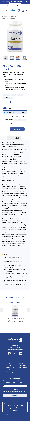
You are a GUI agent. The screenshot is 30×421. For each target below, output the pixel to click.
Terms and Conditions (9, 370)
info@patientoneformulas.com (15, 349)
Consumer (23, 391)
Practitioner (8, 391)
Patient (16, 391)
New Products (23, 367)
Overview (3, 137)
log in (11, 123)
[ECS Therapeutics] (11, 7)
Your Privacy (9, 372)
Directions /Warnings (17, 138)
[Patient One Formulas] (20, 7)
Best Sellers (22, 365)
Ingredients (10, 137)
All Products (22, 363)
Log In (26, 10)
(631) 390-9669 (15, 347)
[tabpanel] (15, 313)
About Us (9, 363)
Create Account (23, 11)
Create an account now (15, 3)
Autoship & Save (9, 367)
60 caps (15, 102)
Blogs (9, 365)
